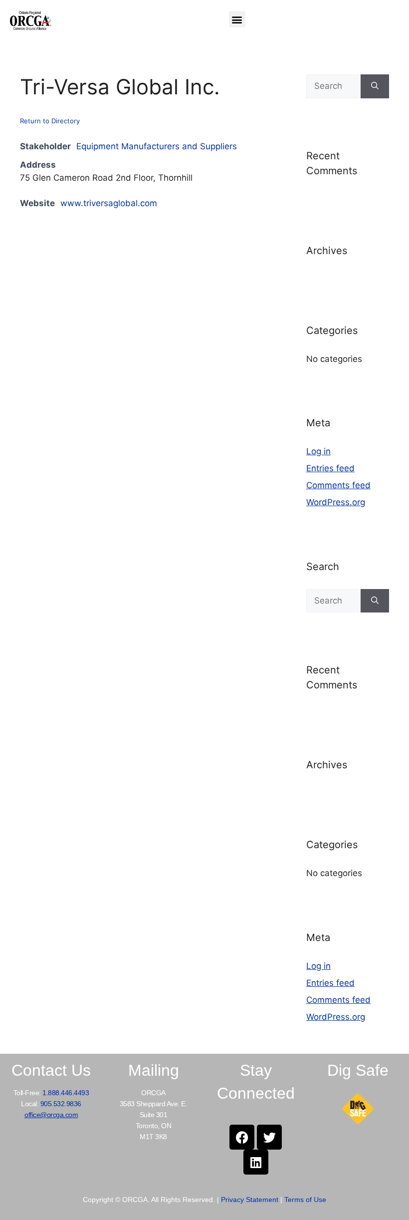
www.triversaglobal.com (108, 203)
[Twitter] (269, 1137)
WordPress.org (335, 502)
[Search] (375, 86)
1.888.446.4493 (65, 1093)
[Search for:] (333, 86)
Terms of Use (305, 1200)
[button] (237, 19)
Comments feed (338, 485)
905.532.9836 (60, 1104)
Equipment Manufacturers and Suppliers (156, 146)
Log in (318, 451)
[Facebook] (241, 1137)
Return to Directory (50, 121)
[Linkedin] (255, 1162)
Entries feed (330, 468)
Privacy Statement (249, 1200)
